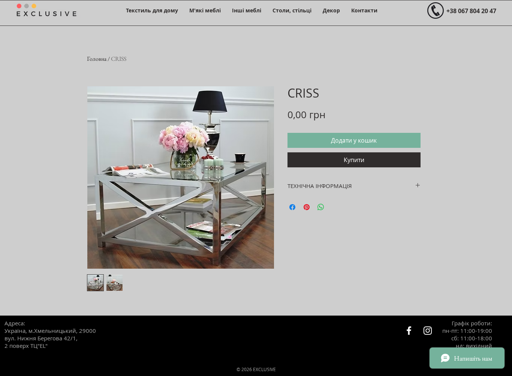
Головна (96, 59)
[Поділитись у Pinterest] (306, 207)
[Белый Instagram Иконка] (427, 330)
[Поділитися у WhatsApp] (320, 207)
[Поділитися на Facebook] (292, 207)
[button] (152, 10)
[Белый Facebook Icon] (409, 330)
